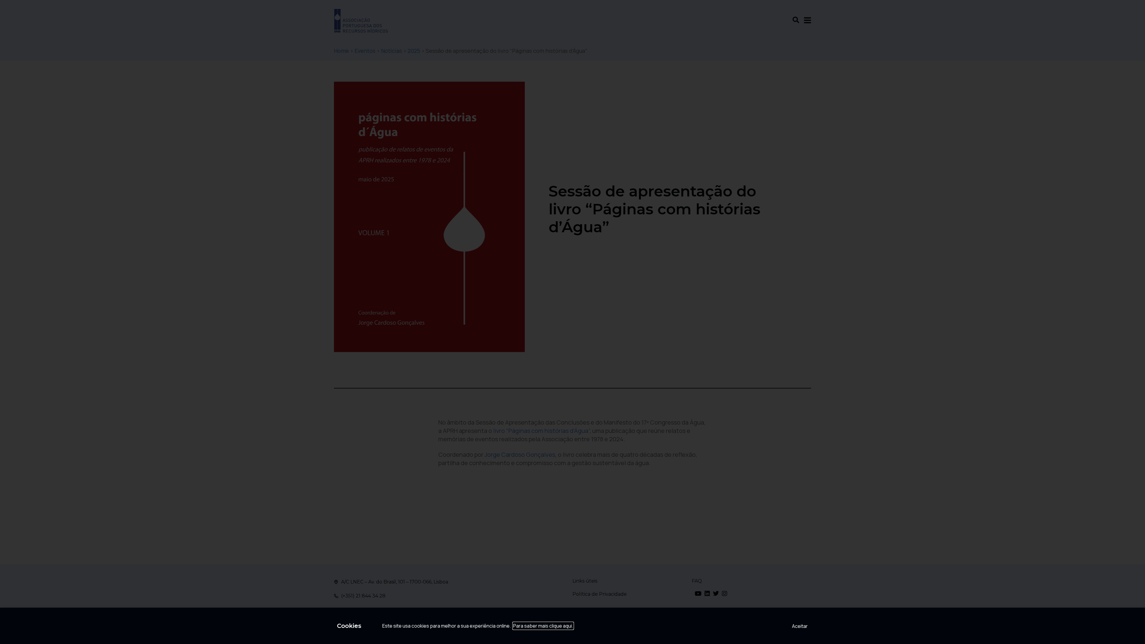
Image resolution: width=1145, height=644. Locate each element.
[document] (572, 322)
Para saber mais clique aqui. (543, 626)
